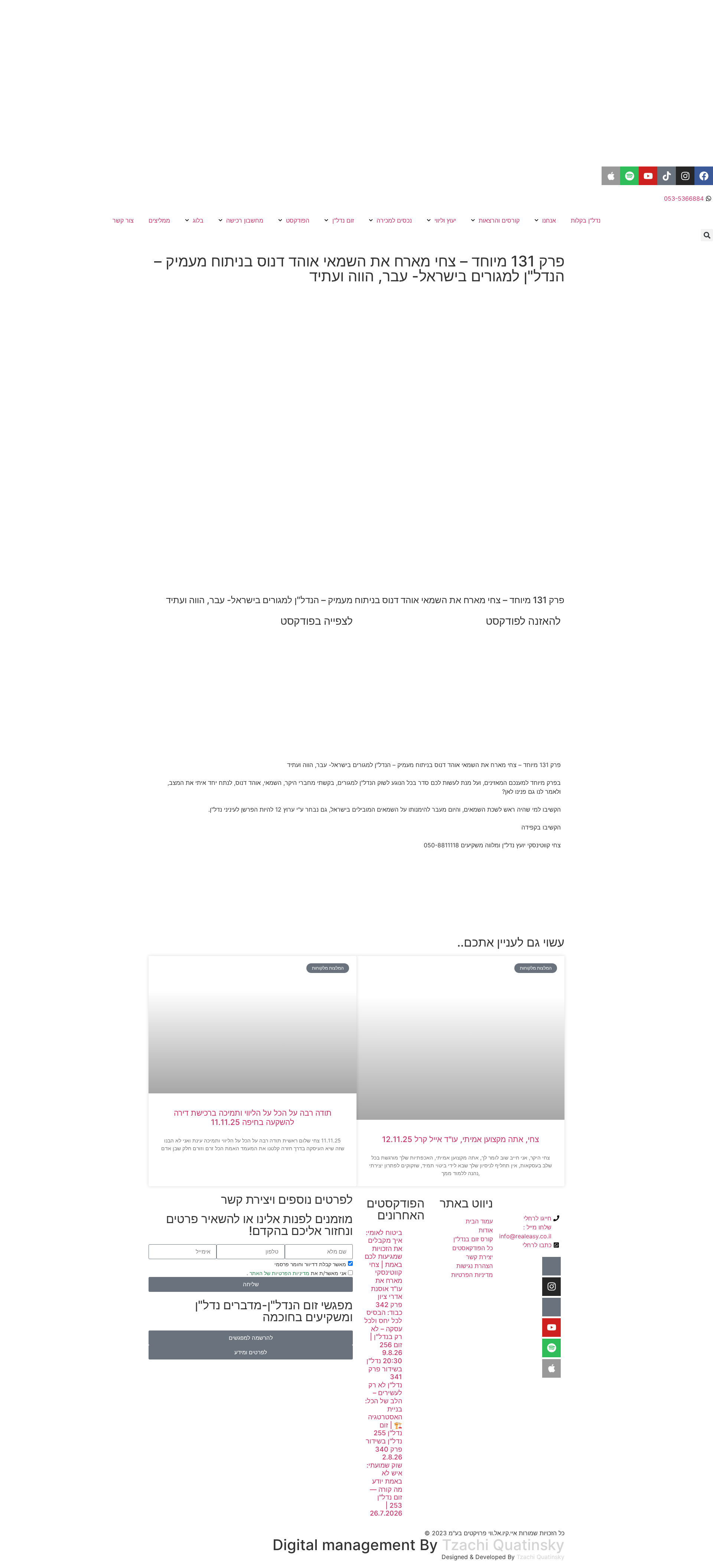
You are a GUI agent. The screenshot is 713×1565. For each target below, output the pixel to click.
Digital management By (355, 1545)
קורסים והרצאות (499, 220)
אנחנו (549, 220)
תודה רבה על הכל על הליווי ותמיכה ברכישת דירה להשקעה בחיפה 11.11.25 (253, 1117)
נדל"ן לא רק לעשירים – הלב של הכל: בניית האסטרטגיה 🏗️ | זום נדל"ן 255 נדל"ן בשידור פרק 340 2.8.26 (383, 1421)
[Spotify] (629, 175)
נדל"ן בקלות (585, 220)
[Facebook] (703, 175)
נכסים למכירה (394, 220)
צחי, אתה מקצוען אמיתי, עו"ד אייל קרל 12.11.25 (460, 1139)
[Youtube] (648, 175)
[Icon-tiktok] (551, 1307)
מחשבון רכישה (244, 220)
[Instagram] (685, 175)
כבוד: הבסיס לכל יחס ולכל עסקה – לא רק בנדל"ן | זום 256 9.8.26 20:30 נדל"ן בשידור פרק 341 (383, 1345)
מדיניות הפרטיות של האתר (278, 1273)
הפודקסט (297, 220)
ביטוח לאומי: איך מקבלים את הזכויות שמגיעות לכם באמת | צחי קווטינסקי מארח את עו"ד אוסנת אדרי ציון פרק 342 (383, 1269)
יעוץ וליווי (445, 220)
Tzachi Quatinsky (503, 1545)
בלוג (198, 220)
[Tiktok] (666, 175)
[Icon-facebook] (551, 1266)
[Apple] (611, 175)
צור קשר (123, 220)
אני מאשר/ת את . (297, 1273)
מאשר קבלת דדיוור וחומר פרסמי (310, 1264)
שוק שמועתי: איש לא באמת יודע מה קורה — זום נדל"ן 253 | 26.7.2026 (384, 1489)
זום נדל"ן (343, 220)
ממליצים (159, 220)
